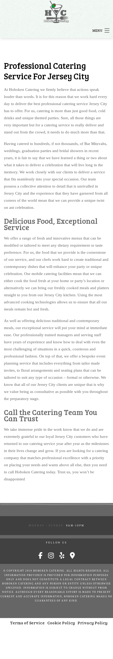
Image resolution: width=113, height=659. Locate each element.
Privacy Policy (92, 622)
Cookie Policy (61, 622)
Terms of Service (27, 622)
